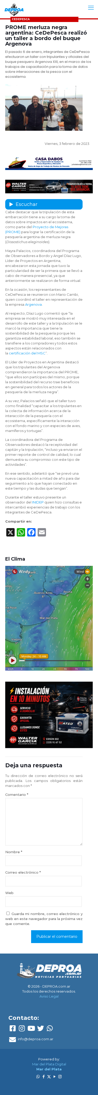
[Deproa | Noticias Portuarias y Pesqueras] (14, 9)
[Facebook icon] (43, 1076)
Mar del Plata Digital (49, 1064)
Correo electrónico (23, 872)
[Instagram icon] (60, 1076)
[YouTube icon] (54, 1076)
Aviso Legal (49, 996)
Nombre (13, 852)
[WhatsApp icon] (38, 1076)
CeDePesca (21, 19)
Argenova (33, 304)
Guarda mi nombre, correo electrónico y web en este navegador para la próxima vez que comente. (44, 919)
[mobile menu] (91, 7)
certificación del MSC (27, 353)
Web (9, 893)
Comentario (16, 794)
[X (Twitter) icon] (49, 1076)
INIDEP (38, 502)
